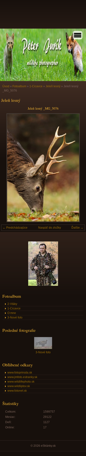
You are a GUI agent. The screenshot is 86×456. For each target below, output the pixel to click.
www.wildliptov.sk (18, 386)
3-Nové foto (14, 317)
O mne (11, 313)
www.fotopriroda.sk (19, 372)
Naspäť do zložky (49, 227)
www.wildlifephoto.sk (20, 381)
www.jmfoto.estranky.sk (22, 377)
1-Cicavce (36, 86)
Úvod (5, 86)
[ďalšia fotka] (77, 167)
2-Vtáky (12, 304)
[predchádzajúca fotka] (9, 167)
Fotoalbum (19, 86)
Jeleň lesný (53, 86)
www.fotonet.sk (17, 390)
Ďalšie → (77, 227)
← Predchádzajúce (15, 227)
